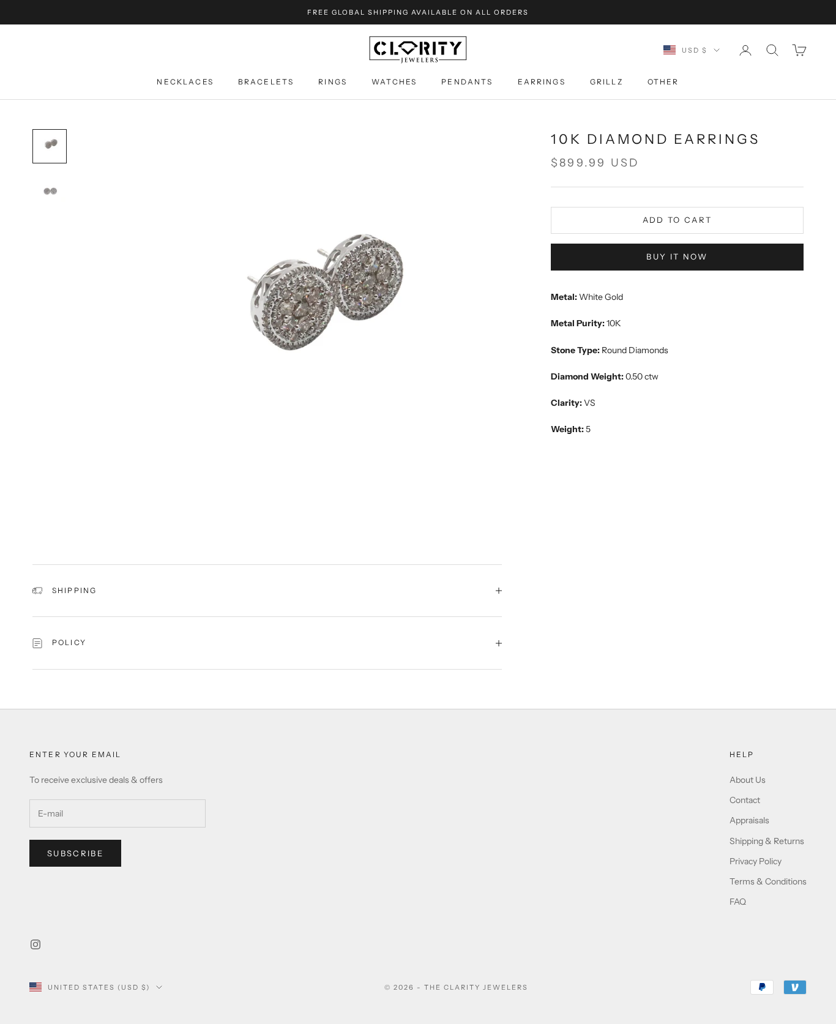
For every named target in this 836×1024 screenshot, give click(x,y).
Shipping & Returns (767, 840)
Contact (745, 799)
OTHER (663, 81)
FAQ (738, 901)
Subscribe (75, 853)
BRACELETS (266, 81)
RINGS (332, 81)
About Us (748, 779)
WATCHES (394, 81)
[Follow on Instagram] (35, 944)
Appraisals (749, 820)
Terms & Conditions (768, 881)
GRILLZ (606, 81)
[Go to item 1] (49, 146)
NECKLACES (185, 81)
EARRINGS (541, 81)
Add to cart (677, 220)
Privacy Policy (756, 861)
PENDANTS (467, 81)
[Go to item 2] (49, 190)
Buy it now (676, 256)
